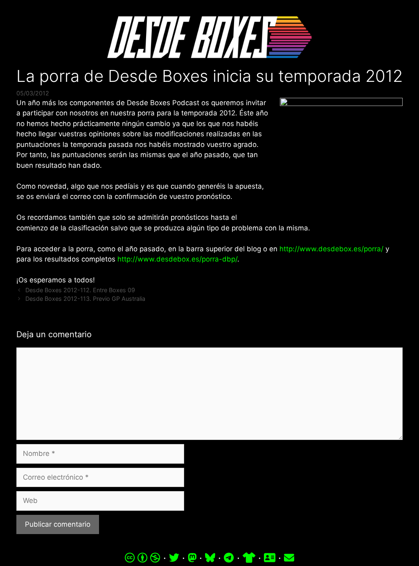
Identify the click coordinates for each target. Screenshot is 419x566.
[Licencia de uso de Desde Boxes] (142, 558)
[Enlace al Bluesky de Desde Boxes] (210, 558)
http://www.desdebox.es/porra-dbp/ (177, 259)
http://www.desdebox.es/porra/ (331, 249)
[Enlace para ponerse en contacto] (289, 558)
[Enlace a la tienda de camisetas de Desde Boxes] (249, 558)
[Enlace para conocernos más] (269, 558)
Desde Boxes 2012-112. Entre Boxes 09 (80, 289)
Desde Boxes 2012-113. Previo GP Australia (85, 298)
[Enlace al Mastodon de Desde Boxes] (192, 558)
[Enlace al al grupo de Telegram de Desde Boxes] (229, 558)
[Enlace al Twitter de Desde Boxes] (174, 558)
